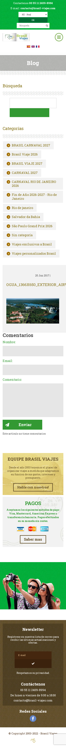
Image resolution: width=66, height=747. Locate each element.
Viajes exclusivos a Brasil (32, 244)
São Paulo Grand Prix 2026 (32, 226)
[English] (33, 46)
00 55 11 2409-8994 (41, 3)
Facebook (33, 718)
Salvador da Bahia (26, 217)
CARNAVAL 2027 (25, 173)
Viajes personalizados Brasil (34, 254)
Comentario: (12, 380)
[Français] (37, 46)
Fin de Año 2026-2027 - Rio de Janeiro (34, 196)
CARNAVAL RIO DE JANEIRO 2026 (34, 184)
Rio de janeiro (22, 208)
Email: (8, 361)
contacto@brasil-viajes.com (37, 8)
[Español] (28, 46)
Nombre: (9, 342)
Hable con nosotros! (33, 487)
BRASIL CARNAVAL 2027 (31, 145)
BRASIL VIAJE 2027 (27, 164)
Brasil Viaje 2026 (25, 154)
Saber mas (33, 539)
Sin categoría (22, 235)
